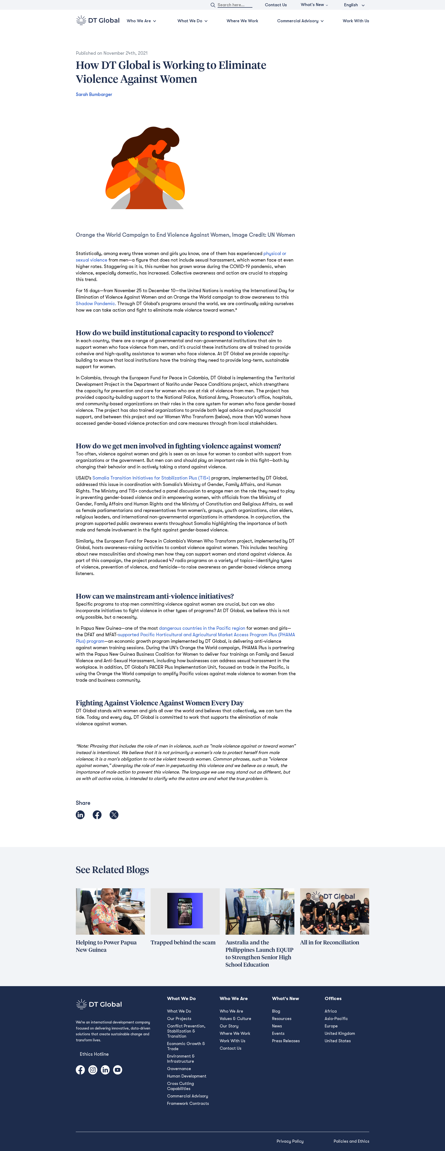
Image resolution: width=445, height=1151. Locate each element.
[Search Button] (213, 5)
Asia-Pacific (336, 1018)
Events (278, 1033)
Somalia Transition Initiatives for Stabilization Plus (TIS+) (151, 478)
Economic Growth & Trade (186, 1046)
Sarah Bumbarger (94, 94)
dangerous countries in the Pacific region (202, 628)
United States (338, 1041)
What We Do (179, 1011)
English (351, 5)
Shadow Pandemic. (96, 303)
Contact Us (276, 5)
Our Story (229, 1026)
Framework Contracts (188, 1103)
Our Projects (179, 1018)
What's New (312, 4)
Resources (281, 1018)
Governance (179, 1068)
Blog (276, 1011)
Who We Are (231, 1011)
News (277, 1026)
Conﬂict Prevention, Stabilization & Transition (186, 1031)
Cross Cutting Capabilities (180, 1086)
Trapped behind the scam (183, 943)
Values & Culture (235, 1018)
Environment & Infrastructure (181, 1059)
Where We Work (242, 21)
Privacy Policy (290, 1141)
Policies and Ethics (351, 1141)
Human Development (186, 1076)
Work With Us (356, 21)
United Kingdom (340, 1033)
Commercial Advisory (187, 1096)
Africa (331, 1011)
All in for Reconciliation (329, 943)
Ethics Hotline (94, 1054)
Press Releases (286, 1041)
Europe (331, 1026)
